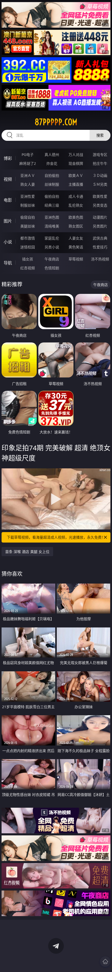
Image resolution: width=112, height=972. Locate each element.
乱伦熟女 (76, 205)
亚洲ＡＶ (27, 175)
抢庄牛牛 (100, 163)
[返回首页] (105, 961)
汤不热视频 (100, 259)
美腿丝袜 (27, 226)
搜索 (100, 135)
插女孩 (27, 259)
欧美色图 (76, 217)
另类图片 (100, 226)
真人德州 (52, 154)
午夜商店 (52, 259)
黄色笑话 (76, 247)
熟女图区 (76, 226)
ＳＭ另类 (100, 184)
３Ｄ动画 (100, 175)
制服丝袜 (27, 205)
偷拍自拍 (52, 196)
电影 (8, 200)
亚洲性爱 (27, 196)
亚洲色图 (52, 217)
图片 (8, 221)
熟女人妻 (27, 184)
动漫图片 (100, 217)
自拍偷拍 (52, 175)
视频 (8, 179)
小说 (8, 242)
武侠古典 (100, 238)
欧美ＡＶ (76, 175)
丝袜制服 (52, 184)
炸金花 (51, 163)
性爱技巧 (100, 247)
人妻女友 (76, 238)
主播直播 (76, 184)
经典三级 (52, 205)
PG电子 (28, 154)
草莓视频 (76, 259)
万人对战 (76, 154)
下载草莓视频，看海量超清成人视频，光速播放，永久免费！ (56, 537)
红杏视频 (27, 267)
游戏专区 (100, 154)
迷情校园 (27, 247)
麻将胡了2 (27, 163)
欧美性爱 (100, 196)
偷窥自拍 (27, 217)
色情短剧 (52, 267)
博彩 (8, 158)
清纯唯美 (52, 226)
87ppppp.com (56, 122)
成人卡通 (76, 196)
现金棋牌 (76, 163)
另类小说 (52, 247)
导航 (8, 263)
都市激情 (27, 238)
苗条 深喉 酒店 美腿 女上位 (27, 551)
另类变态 (100, 205)
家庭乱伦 (52, 238)
